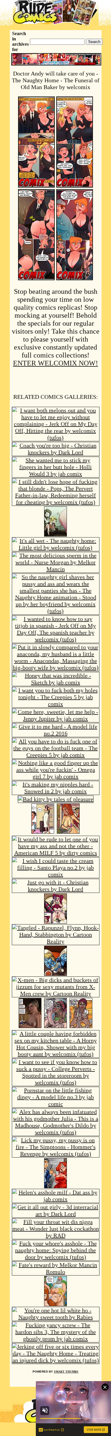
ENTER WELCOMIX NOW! (55, 363)
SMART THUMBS (66, 1371)
